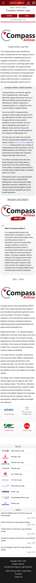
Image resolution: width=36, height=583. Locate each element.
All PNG (9, 16)
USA (24, 19)
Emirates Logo (16, 456)
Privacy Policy (16, 571)
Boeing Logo (15, 503)
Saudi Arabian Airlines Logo (20, 497)
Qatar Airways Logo (17, 451)
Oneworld (13, 19)
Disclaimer (18, 574)
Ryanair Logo (15, 468)
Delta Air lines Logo (17, 462)
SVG (26, 16)
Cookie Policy (26, 571)
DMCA (8, 571)
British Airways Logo (17, 486)
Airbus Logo (15, 491)
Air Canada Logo (16, 474)
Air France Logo (16, 480)
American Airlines (20, 142)
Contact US (18, 577)
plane (19, 19)
